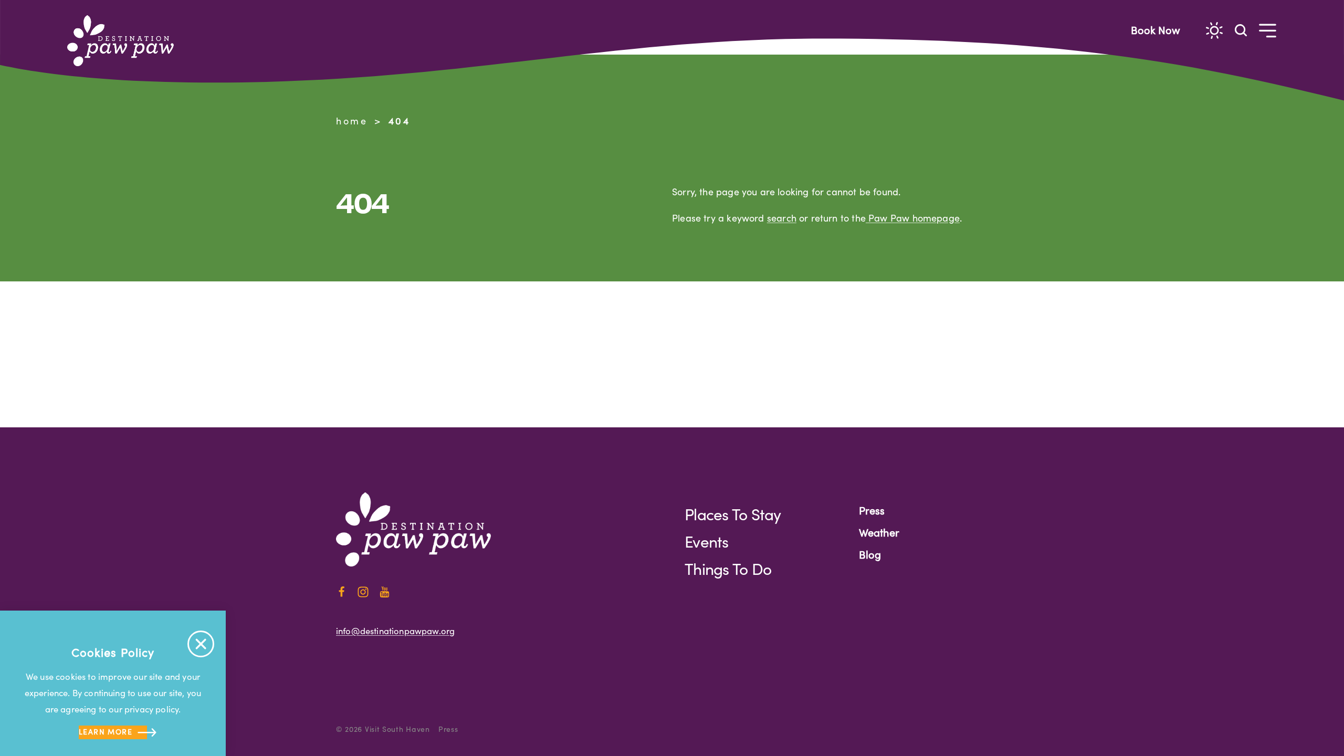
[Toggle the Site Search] (1241, 29)
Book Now (1155, 30)
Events (707, 541)
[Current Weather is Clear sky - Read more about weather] (1214, 30)
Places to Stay (733, 513)
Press (872, 510)
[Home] (125, 40)
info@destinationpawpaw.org (395, 630)
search (781, 218)
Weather (879, 532)
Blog (870, 554)
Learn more (105, 732)
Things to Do (728, 568)
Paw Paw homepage (913, 218)
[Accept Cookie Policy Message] (200, 644)
